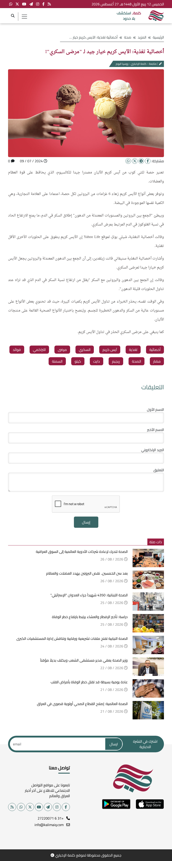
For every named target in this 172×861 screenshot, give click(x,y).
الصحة (136, 361)
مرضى (62, 349)
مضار (157, 361)
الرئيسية (158, 37)
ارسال (114, 744)
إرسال (86, 522)
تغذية (133, 349)
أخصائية (155, 349)
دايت (96, 361)
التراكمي (39, 349)
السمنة (57, 361)
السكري (84, 349)
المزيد (142, 37)
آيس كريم (110, 349)
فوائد (17, 349)
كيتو (78, 361)
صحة (127, 37)
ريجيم (116, 361)
